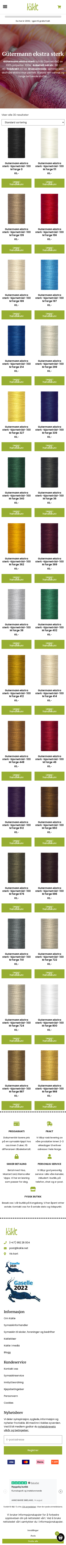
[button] (5, 6)
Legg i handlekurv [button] (16, 183)
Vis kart (13, 1253)
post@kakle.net (18, 1248)
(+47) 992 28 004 (19, 1242)
